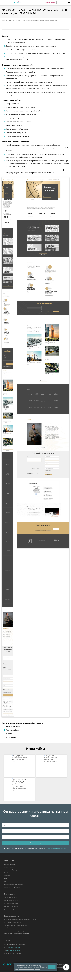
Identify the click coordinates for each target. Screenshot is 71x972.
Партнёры (6, 875)
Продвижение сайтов (9, 864)
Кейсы (5, 878)
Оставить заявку (50, 2)
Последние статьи (11, 916)
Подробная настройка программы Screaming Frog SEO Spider (21, 928)
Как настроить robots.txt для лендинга (14, 931)
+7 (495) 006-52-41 (14, 947)
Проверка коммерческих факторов (13, 909)
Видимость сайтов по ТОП (11, 900)
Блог (4, 881)
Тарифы (5, 873)
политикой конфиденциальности (57, 848)
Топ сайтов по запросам (10, 897)
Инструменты (9, 894)
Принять (51, 967)
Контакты (7, 941)
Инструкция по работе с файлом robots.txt (16, 933)
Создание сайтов (8, 867)
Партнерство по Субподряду (11, 887)
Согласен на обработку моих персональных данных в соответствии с (36, 848)
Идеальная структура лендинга (12, 922)
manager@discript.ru (13, 950)
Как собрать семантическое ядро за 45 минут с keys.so (19, 919)
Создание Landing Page (10, 870)
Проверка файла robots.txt (11, 906)
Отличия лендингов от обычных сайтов (15, 925)
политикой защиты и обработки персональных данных (31, 968)
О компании (8, 860)
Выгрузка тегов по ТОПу (10, 903)
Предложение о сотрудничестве (13, 884)
